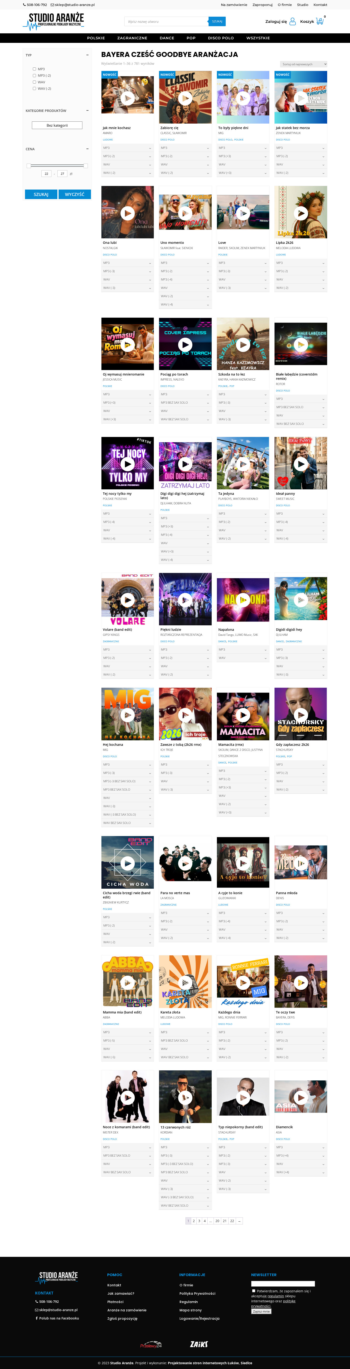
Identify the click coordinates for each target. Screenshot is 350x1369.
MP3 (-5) (109, 1040)
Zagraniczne (132, 38)
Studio (302, 5)
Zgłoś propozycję (122, 1318)
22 (232, 1221)
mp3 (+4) (282, 1155)
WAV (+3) (225, 172)
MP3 (106, 147)
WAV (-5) (109, 1057)
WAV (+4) (282, 1172)
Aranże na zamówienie (126, 1310)
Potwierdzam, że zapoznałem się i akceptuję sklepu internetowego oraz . (281, 1298)
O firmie (285, 5)
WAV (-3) (109, 288)
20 (217, 1221)
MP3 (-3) (109, 271)
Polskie (96, 38)
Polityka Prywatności (197, 1293)
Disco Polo (221, 38)
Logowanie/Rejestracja (200, 1318)
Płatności (115, 1301)
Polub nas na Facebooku (58, 1318)
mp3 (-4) (166, 279)
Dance (167, 38)
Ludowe (108, 139)
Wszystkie (258, 38)
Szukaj (217, 21)
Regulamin (189, 1301)
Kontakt (320, 5)
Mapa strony (191, 1310)
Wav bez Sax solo (174, 419)
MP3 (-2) (109, 156)
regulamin (276, 1296)
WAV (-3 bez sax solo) (119, 814)
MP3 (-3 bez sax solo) (119, 781)
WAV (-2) (109, 172)
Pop (191, 38)
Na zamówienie (234, 5)
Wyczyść (74, 194)
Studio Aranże (121, 1363)
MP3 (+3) (225, 156)
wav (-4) (167, 304)
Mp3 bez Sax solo (174, 402)
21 (225, 1221)
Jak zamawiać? (120, 1293)
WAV (106, 164)
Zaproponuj (263, 5)
